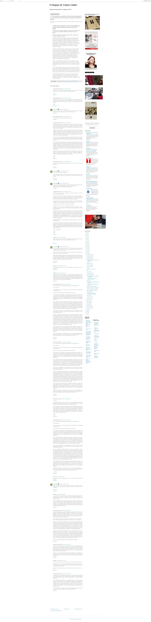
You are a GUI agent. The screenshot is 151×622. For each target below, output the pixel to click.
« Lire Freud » (88, 206)
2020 (87, 239)
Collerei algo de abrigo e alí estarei (92, 289)
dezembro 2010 (89, 254)
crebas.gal (88, 166)
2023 (87, 235)
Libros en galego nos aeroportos (92, 290)
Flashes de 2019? (96, 339)
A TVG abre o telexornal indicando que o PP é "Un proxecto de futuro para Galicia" (96, 346)
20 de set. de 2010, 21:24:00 (66, 161)
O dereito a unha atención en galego (88, 342)
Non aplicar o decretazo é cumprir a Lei (93, 287)
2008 (87, 311)
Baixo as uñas (89, 295)
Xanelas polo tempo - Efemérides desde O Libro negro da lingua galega (88, 361)
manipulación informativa (73, 81)
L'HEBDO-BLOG (89, 205)
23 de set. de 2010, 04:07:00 (66, 284)
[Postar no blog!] (52, 81)
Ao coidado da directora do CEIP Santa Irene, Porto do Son (96, 324)
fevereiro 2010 (89, 306)
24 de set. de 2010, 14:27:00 (66, 510)
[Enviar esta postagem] (58, 81)
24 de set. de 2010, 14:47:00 (66, 544)
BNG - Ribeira (88, 148)
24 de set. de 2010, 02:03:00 (61, 494)
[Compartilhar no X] (53, 81)
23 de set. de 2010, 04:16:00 (60, 476)
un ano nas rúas (88, 352)
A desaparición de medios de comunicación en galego (91, 293)
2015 (87, 246)
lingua (69, 81)
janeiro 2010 (89, 308)
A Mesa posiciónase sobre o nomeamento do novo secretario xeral (96, 329)
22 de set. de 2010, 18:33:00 (61, 273)
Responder (55, 94)
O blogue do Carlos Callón (63, 5)
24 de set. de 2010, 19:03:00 (66, 573)
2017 (87, 243)
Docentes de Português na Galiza (91, 181)
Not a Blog (88, 174)
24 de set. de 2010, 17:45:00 (61, 560)
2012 (87, 250)
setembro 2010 (89, 258)
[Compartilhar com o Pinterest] (55, 81)
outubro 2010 (89, 257)
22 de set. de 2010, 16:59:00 (61, 265)
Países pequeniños (90, 266)
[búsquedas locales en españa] (95, 317)
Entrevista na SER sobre (96, 357)
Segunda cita (88, 141)
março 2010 (89, 305)
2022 (87, 236)
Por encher (96, 341)
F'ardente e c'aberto (90, 296)
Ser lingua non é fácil (90, 273)
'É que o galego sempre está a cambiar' (88, 356)
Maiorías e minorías (90, 263)
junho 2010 (89, 301)
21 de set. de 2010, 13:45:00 (64, 183)
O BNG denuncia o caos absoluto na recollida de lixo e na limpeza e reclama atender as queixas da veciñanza (91, 150)
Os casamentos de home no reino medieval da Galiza (88, 338)
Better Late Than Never (89, 175)
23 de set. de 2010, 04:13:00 (66, 398)
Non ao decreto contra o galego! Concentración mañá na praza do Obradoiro (88, 333)
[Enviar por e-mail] (51, 81)
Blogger (80, 619)
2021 (87, 238)
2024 (87, 234)
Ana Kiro (88, 267)
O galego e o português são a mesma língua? (96, 336)
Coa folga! (88, 262)
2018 (87, 242)
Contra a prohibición (90, 274)
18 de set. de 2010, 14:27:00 (66, 88)
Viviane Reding (89, 271)
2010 (87, 253)
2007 (87, 312)
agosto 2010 (89, 298)
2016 (87, 245)
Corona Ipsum (96, 333)
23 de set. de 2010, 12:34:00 (64, 484)
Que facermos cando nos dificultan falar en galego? (88, 348)
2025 (87, 232)
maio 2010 (88, 302)
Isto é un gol (89, 280)
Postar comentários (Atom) (57, 610)
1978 (87, 314)
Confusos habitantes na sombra (92, 286)
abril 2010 (88, 304)
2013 (87, 249)
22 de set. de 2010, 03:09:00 (66, 191)
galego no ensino (65, 81)
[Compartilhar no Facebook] (54, 81)
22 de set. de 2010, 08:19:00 (61, 237)
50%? (88, 270)
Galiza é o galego (89, 291)
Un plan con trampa (94, 158)
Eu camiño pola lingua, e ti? (91, 269)
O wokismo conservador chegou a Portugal (92, 134)
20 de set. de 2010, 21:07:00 (66, 116)
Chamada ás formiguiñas (88, 345)
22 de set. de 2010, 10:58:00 (64, 246)
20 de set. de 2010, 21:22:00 (66, 122)
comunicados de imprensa (62, 21)
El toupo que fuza (89, 188)
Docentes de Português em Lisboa (91, 182)
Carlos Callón (55, 109)
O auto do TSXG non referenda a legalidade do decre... (92, 279)
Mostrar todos (98, 212)
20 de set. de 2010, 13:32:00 (64, 109)
